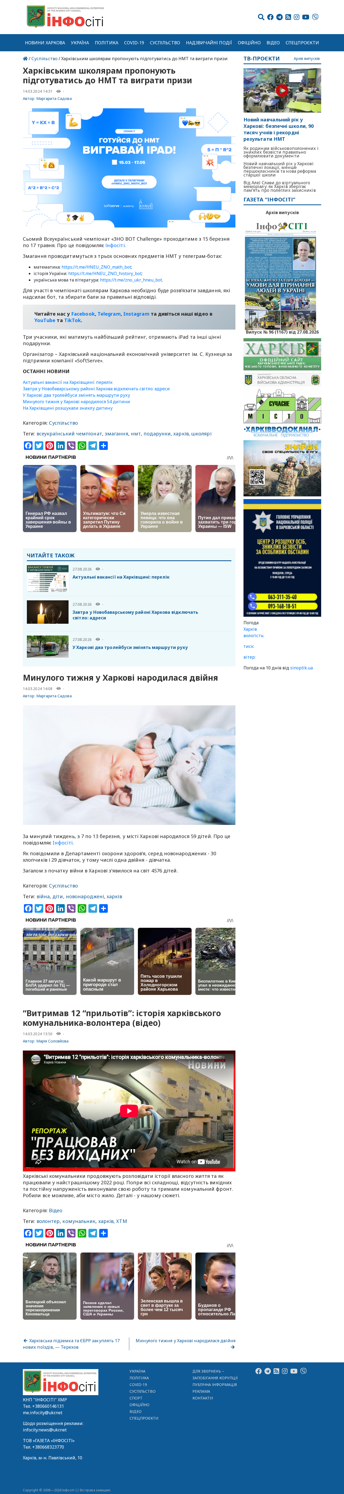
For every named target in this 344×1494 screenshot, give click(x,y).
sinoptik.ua (301, 668)
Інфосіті (115, 245)
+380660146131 (48, 1406)
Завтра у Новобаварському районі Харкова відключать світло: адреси (96, 389)
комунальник (78, 1221)
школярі (201, 433)
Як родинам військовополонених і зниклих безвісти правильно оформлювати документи (280, 152)
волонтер (48, 1221)
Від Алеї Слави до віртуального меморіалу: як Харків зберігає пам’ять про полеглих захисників (279, 186)
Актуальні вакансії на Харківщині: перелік (68, 382)
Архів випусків (307, 58)
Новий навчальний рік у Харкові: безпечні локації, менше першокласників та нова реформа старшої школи (279, 169)
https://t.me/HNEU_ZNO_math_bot (96, 267)
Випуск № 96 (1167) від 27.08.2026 (282, 331)
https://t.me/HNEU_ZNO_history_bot (105, 273)
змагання (116, 433)
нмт (136, 433)
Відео (273, 43)
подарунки (157, 433)
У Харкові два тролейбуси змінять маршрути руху (76, 395)
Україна (80, 43)
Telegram (109, 314)
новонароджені (85, 896)
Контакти (202, 1398)
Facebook (83, 314)
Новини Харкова (45, 43)
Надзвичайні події (209, 43)
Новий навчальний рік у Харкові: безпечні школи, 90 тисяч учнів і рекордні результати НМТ (278, 129)
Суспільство (165, 43)
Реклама (201, 1391)
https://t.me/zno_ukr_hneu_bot (131, 280)
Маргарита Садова (54, 98)
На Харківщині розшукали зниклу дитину (68, 408)
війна (43, 896)
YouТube (45, 320)
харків (181, 433)
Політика (106, 43)
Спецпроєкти (302, 43)
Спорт (136, 1398)
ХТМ (121, 1221)
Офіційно (249, 43)
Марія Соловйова (52, 1041)
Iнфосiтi (63, 842)
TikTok (72, 320)
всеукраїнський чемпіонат (69, 433)
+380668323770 (48, 1447)
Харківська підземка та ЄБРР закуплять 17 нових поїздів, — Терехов (71, 1344)
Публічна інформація (214, 1384)
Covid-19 (134, 43)
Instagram (136, 314)
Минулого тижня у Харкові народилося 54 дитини (76, 402)
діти (57, 896)
